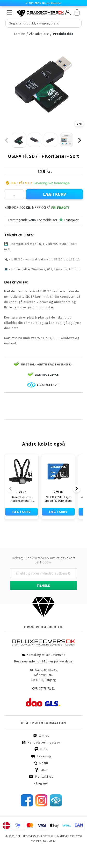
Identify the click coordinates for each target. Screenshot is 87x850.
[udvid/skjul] (7, 11)
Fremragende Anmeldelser (32, 220)
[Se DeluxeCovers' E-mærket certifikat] (56, 805)
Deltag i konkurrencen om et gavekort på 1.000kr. (43, 560)
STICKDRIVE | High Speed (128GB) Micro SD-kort (58, 499)
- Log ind (41, 783)
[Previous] (10, 489)
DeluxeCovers (26, 836)
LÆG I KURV (54, 194)
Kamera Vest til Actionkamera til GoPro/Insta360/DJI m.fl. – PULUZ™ (21, 499)
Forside (21, 33)
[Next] (76, 489)
